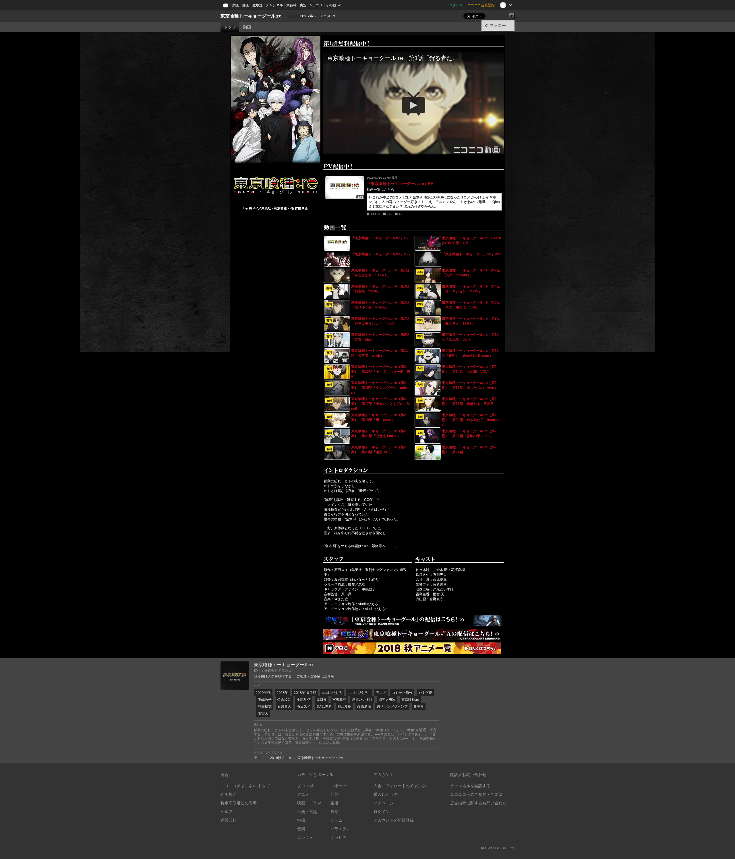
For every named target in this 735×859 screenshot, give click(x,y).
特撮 (301, 820)
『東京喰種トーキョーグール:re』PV (400, 183)
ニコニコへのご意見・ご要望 (476, 794)
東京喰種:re (410, 699)
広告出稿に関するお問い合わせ (478, 802)
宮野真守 (339, 699)
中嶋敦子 (265, 699)
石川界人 (284, 706)
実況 (303, 5)
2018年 (282, 692)
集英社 (418, 706)
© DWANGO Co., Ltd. (497, 848)
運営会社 (228, 820)
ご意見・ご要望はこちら (315, 676)
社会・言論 (307, 811)
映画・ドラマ (309, 802)
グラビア (338, 837)
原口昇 (321, 699)
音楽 (301, 828)
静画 (245, 5)
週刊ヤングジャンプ (392, 706)
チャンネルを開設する (470, 785)
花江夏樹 (344, 706)
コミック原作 (402, 692)
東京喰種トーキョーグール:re (250, 15)
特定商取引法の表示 (238, 802)
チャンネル (274, 5)
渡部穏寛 (265, 706)
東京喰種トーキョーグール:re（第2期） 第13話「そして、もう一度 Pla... (380, 371)
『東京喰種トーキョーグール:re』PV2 (381, 254)
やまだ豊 (425, 692)
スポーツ (338, 785)
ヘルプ (226, 811)
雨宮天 (263, 713)
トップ (230, 27)
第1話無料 (324, 706)
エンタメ (305, 837)
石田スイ (304, 706)
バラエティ (340, 828)
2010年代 (263, 692)
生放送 (257, 5)
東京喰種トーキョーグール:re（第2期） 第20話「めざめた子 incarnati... (471, 419)
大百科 (291, 5)
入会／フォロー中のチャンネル (402, 785)
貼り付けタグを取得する (273, 676)
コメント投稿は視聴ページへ (413, 152)
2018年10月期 (305, 692)
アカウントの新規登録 (394, 820)
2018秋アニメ (281, 758)
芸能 (334, 794)
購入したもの (386, 794)
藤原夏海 (364, 706)
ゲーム (336, 820)
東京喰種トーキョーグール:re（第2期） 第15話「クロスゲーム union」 (379, 388)
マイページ (384, 802)
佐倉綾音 (284, 699)
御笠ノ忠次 (387, 699)
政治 (334, 811)
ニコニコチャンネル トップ (245, 785)
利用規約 (228, 794)
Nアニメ (316, 5)
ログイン (456, 5)
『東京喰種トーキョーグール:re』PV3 (471, 254)
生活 (334, 802)
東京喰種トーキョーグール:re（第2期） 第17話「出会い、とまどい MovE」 (380, 404)
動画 (235, 5)
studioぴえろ (332, 692)
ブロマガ (305, 785)
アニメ (325, 16)
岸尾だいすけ (362, 699)
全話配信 (304, 699)
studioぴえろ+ (359, 692)
